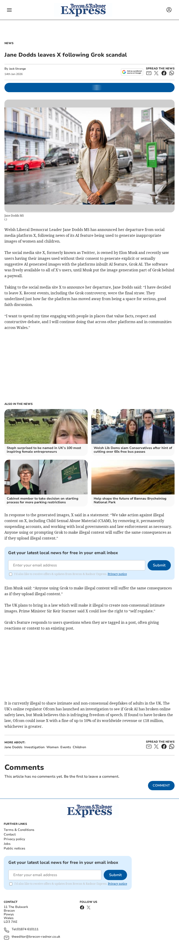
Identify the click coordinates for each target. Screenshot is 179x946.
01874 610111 (27, 929)
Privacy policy (14, 839)
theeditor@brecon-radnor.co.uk (36, 937)
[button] (9, 10)
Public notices (14, 848)
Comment (161, 785)
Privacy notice (117, 574)
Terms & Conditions (19, 830)
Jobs (7, 844)
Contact (10, 834)
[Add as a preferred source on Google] (132, 71)
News (9, 43)
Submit (159, 565)
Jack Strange (17, 69)
